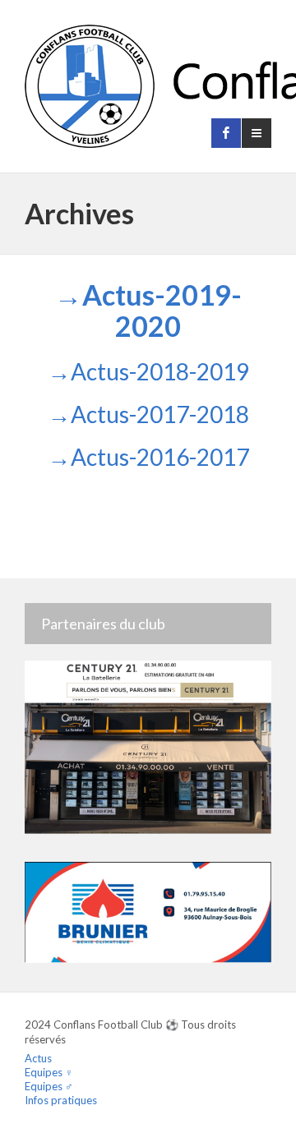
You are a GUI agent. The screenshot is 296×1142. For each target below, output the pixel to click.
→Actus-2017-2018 (148, 414)
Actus (38, 1058)
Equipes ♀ (49, 1072)
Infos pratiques (61, 1100)
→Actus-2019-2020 (148, 310)
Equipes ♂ (49, 1086)
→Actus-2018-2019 (148, 371)
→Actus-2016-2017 (148, 457)
